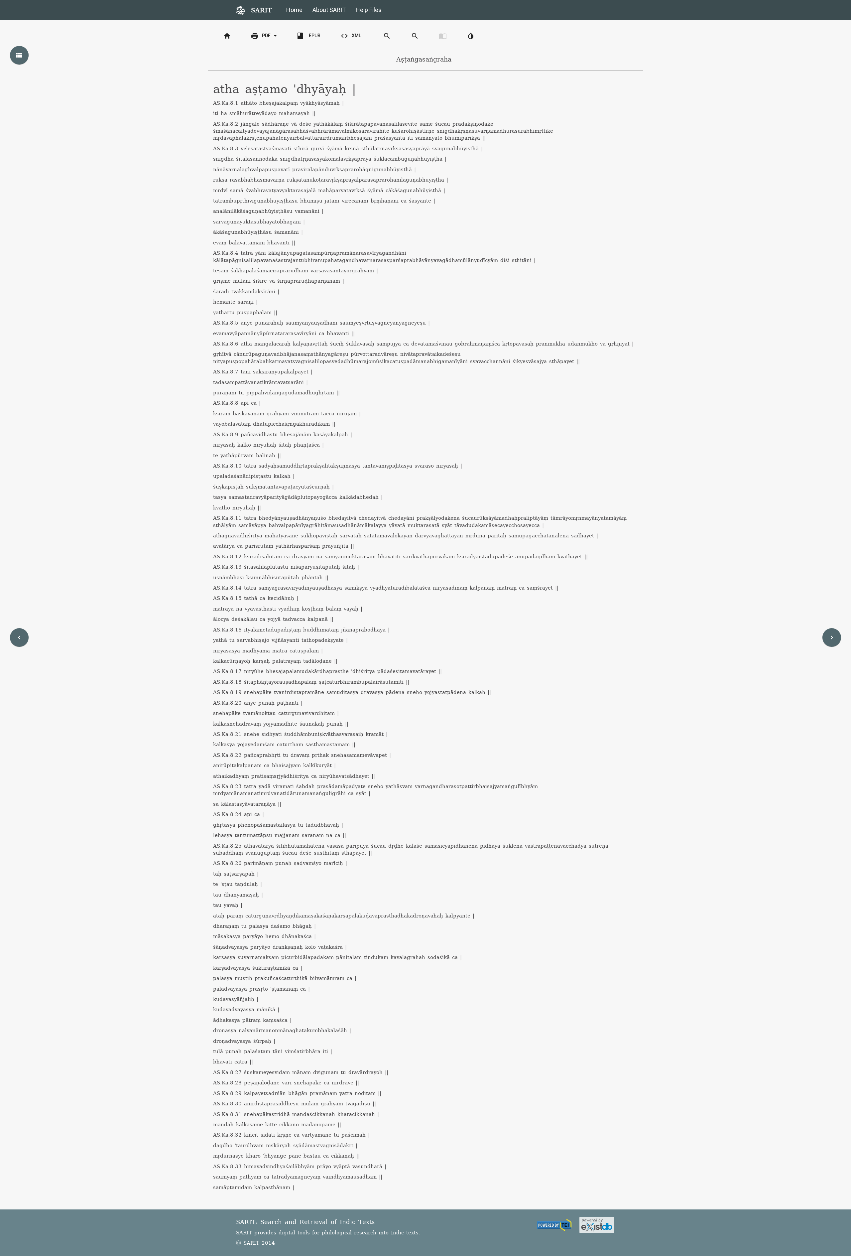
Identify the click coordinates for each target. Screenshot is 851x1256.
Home (294, 9)
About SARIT (329, 9)
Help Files (369, 9)
